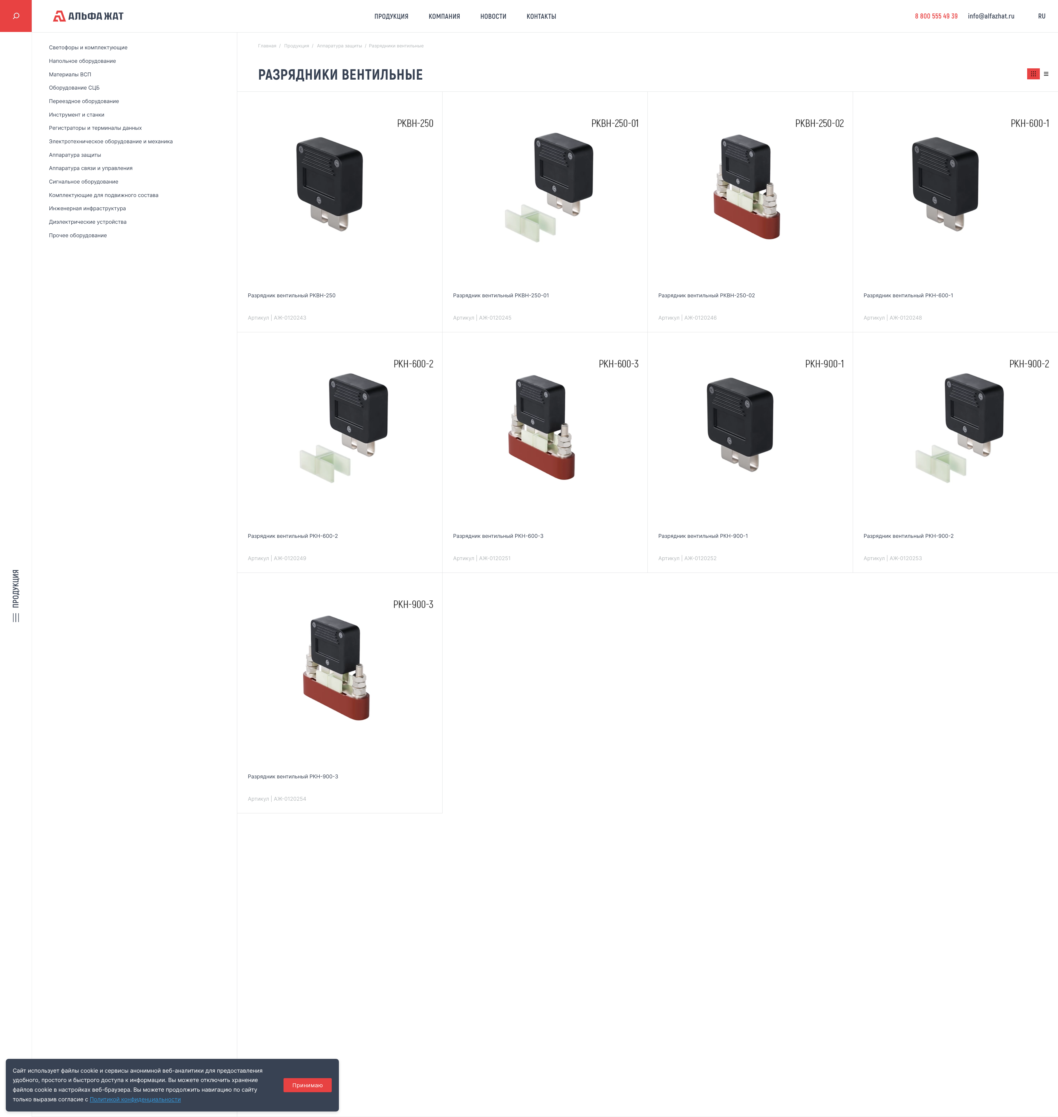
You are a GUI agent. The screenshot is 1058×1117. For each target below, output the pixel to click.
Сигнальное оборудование (83, 181)
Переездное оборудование (84, 101)
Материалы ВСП (70, 74)
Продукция (391, 16)
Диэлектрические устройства (88, 221)
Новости (493, 16)
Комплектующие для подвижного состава (104, 195)
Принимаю (307, 1085)
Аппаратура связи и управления (91, 168)
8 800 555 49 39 (936, 16)
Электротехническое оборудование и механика (111, 141)
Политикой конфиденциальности (135, 1099)
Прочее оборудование (78, 235)
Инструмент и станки (76, 114)
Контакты (542, 16)
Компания (444, 16)
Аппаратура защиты (75, 155)
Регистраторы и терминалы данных (95, 128)
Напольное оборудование (82, 61)
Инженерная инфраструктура (87, 208)
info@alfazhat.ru (991, 16)
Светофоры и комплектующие (88, 47)
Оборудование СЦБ (74, 87)
